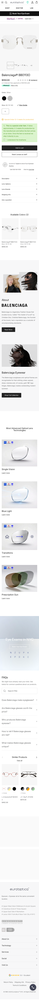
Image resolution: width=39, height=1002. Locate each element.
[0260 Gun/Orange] (28, 789)
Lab (31, 8)
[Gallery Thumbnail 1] (10, 65)
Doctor (19, 8)
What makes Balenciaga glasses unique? (16, 745)
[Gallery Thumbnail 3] (24, 65)
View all (19, 760)
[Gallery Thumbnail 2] (17, 65)
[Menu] (2, 2)
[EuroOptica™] (17, 2)
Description (5, 178)
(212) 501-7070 (16, 169)
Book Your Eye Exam (19, 647)
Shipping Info (6, 194)
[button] (27, 2)
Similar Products (19, 757)
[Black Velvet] (14, 789)
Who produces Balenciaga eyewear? (14, 721)
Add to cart (19, 148)
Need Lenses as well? (19, 154)
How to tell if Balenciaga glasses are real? (16, 733)
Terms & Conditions (19, 985)
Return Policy (8, 982)
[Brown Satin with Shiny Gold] (9, 789)
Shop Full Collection (11, 395)
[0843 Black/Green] (33, 789)
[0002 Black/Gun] (22, 789)
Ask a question (7, 200)
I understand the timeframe (16, 140)
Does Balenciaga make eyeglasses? (18, 700)
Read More (8, 330)
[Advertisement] (19, 831)
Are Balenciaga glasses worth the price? (17, 710)
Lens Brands (6, 189)
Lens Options (6, 184)
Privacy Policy (30, 982)
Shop (7, 8)
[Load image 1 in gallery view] (19, 42)
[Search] (7, 2)
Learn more (6, 473)
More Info (14, 85)
